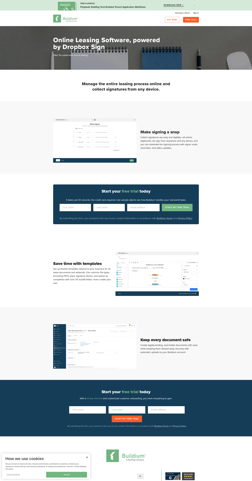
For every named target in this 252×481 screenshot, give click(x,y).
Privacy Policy (185, 218)
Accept (67, 475)
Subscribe (140, 476)
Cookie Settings (13, 475)
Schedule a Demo (182, 13)
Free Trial (191, 20)
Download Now (173, 5)
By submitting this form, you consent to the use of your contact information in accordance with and (126, 426)
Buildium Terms (165, 218)
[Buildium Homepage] (65, 19)
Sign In (196, 13)
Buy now (172, 20)
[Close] (87, 457)
